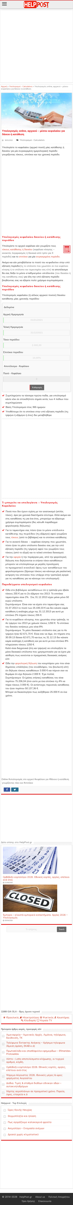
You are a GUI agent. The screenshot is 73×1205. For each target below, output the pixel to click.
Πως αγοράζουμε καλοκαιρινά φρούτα (29, 1122)
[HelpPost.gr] (36, 4)
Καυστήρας (62, 1017)
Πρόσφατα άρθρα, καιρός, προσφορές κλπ (21, 1029)
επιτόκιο (23, 256)
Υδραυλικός (12, 1017)
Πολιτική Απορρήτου (59, 1196)
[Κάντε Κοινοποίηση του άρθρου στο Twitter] (15, 790)
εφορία (17, 557)
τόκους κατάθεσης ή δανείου (17, 249)
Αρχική (4, 86)
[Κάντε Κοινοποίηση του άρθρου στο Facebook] (7, 790)
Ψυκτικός (48, 1017)
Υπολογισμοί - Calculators (20, 86)
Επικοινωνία (44, 1201)
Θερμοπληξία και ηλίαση (22, 1115)
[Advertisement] (36, 45)
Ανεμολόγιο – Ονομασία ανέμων (26, 1128)
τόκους (15, 537)
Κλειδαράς (29, 1020)
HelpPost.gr (25, 1196)
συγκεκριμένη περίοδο (48, 256)
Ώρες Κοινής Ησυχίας (20, 1109)
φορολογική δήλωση (26, 663)
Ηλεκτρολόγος (30, 1017)
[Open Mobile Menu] (4, 4)
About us (40, 1196)
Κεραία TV (46, 1020)
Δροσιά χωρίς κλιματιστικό (23, 1134)
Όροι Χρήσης (28, 1201)
